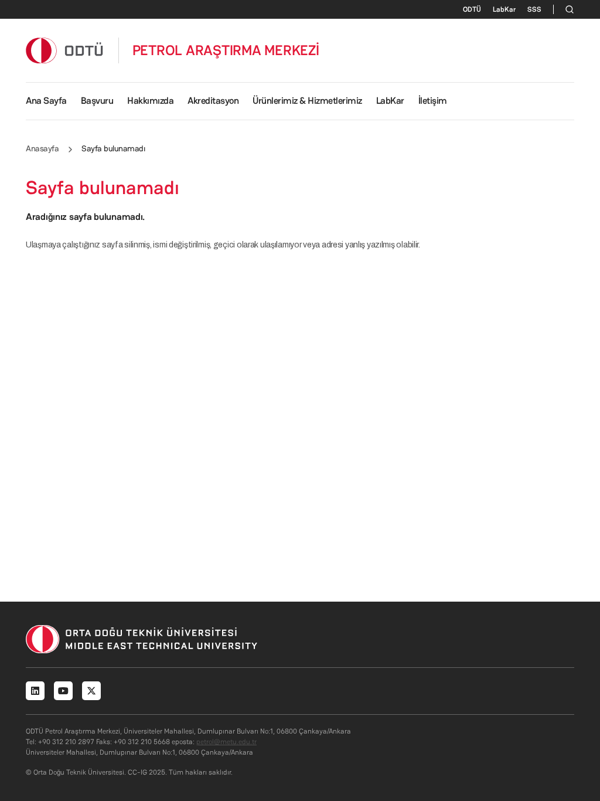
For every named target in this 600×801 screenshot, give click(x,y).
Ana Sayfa (46, 100)
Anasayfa (42, 148)
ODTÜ (472, 9)
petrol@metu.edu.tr (226, 741)
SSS (534, 9)
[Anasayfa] (65, 50)
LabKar (504, 9)
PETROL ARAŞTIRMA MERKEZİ (225, 50)
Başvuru (97, 100)
